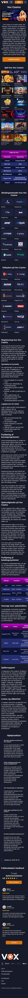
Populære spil (3, 72)
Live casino (11, 72)
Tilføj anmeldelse (14, 882)
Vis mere (14, 942)
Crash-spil (18, 72)
